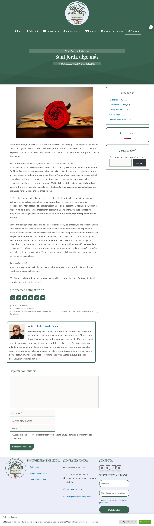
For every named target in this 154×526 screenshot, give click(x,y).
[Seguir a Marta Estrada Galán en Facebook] (118, 467)
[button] (151, 27)
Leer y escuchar (116, 109)
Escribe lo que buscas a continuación (126, 157)
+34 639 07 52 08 (74, 489)
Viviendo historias (20, 306)
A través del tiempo (113, 31)
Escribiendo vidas (117, 104)
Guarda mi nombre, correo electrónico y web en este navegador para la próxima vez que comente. (53, 436)
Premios (92, 31)
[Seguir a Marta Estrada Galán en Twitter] (107, 467)
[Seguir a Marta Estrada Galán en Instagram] (113, 467)
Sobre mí (33, 31)
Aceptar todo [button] (145, 522)
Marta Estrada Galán (47, 326)
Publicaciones (52, 31)
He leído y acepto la (113, 501)
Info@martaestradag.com (78, 496)
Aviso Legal (34, 467)
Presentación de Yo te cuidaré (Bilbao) (77, 311)
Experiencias (18, 308)
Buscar (139, 163)
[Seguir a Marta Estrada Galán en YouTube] (101, 467)
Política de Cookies (38, 479)
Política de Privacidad (39, 473)
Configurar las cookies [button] (128, 522)
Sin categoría (115, 114)
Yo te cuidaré (28, 308)
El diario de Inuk (116, 99)
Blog (19, 31)
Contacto (134, 31)
